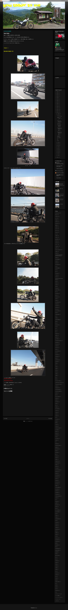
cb (55, 417)
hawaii (56, 457)
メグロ (56, 600)
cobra (56, 284)
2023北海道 (57, 259)
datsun (56, 431)
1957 (56, 298)
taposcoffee (57, 550)
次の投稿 (5, 418)
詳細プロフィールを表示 (59, 50)
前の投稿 (50, 418)
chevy (56, 276)
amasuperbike (57, 389)
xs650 (56, 251)
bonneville (57, 408)
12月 (58, 113)
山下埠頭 (61, 204)
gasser (56, 335)
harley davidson (58, 249)
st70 (56, 536)
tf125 (56, 553)
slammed (56, 296)
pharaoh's (57, 504)
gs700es (56, 452)
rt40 (56, 520)
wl (55, 583)
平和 (56, 363)
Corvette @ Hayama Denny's (59, 125)
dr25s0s (56, 434)
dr (55, 328)
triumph (56, 288)
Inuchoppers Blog (59, 170)
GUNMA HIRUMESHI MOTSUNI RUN (58, 255)
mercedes (57, 489)
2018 (57, 103)
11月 (58, 114)
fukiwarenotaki (57, 445)
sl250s (56, 532)
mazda (56, 345)
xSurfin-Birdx (58, 47)
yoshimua (57, 590)
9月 (58, 143)
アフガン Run (59, 116)
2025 (57, 93)
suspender (57, 541)
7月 (58, 146)
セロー (56, 244)
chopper (56, 246)
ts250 (56, 569)
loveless (56, 303)
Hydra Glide (57, 289)
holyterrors (57, 461)
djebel (56, 257)
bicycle (56, 232)
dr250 (56, 300)
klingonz (56, 473)
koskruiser (57, 476)
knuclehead (57, 475)
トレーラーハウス (58, 597)
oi (55, 499)
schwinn (56, 522)
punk (56, 513)
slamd (56, 534)
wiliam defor (57, 581)
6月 (58, 148)
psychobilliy (57, 511)
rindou (56, 515)
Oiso (58, 140)
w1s (56, 576)
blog (56, 214)
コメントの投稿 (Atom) (28, 421)
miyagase (57, 492)
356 (56, 321)
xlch (56, 588)
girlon (56, 450)
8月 (58, 145)
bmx (56, 405)
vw (55, 266)
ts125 (56, 564)
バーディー (57, 599)
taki (56, 546)
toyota (56, 562)
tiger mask (57, 555)
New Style (59, 137)
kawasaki (56, 342)
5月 (58, 149)
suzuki (56, 216)
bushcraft (56, 324)
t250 (56, 543)
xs (55, 316)
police (56, 349)
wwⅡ (56, 586)
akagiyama (57, 387)
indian (56, 464)
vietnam (56, 574)
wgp (56, 579)
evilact (56, 440)
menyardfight (57, 487)
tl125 (56, 312)
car (55, 218)
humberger (57, 462)
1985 (56, 375)
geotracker (57, 448)
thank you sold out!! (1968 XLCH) (62, 184)
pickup (56, 506)
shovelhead (57, 264)
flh (55, 331)
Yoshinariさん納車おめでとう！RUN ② (59, 129)
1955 (56, 317)
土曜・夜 (61, 188)
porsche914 (57, 351)
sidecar (56, 525)
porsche (56, 309)
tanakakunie (57, 548)
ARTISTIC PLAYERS (60, 172)
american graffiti (58, 391)
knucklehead (57, 302)
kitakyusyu (57, 471)
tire (55, 557)
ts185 (56, 567)
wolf (56, 585)
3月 (58, 152)
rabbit (56, 235)
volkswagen (57, 314)
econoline (57, 438)
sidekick (56, 527)
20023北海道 (57, 319)
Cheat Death (58, 177)
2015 (57, 107)
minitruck (56, 490)
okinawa (56, 501)
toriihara (56, 560)
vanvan (56, 242)
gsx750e (56, 338)
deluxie (56, 433)
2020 (57, 100)
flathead (56, 443)
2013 (57, 110)
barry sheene (57, 396)
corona (56, 426)
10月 (58, 142)
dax (56, 291)
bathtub (56, 398)
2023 (57, 96)
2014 (57, 109)
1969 (56, 368)
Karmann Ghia (57, 380)
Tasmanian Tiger (58, 384)
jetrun (56, 295)
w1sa (56, 578)
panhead (56, 307)
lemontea (56, 483)
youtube (56, 361)
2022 (57, 97)
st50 (56, 286)
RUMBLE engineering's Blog (59, 163)
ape (56, 394)
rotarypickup (57, 518)
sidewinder (57, 529)
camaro (56, 410)
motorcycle (8, 385)
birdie (56, 403)
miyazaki (56, 305)
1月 (58, 155)
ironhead (56, 273)
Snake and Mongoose (59, 121)
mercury (56, 347)
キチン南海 (57, 595)
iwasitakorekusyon (58, 340)
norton (56, 497)
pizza (56, 508)
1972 (56, 370)
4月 (58, 151)
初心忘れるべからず (61, 199)
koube (56, 478)
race (56, 352)
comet (56, 424)
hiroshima (57, 293)
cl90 (56, 422)
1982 (56, 373)
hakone (56, 455)
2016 (57, 106)
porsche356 (57, 310)
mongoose (57, 494)
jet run (56, 230)
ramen (56, 237)
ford (56, 269)
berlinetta (56, 401)
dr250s (56, 221)
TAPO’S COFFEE (59, 168)
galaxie (56, 447)
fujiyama (56, 333)
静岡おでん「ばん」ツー (59, 118)
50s (56, 323)
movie (56, 262)
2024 (57, 94)
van (56, 571)
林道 (56, 225)
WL (57, 139)
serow (56, 228)
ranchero (56, 354)
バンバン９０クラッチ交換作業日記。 (61, 195)
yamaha (56, 223)
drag (56, 436)
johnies (56, 466)
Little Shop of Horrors (59, 382)
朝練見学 (58, 136)
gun (56, 271)
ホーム (28, 418)
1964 (56, 366)
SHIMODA (59, 123)
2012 (57, 112)
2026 (57, 91)
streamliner (57, 539)
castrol (56, 415)
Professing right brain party (59, 166)
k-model (56, 468)
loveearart (57, 344)
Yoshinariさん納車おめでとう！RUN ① (59, 133)
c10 (56, 326)
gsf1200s (56, 239)
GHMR (56, 253)
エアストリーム (58, 593)
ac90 (56, 281)
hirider (56, 459)
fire (55, 330)
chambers (57, 419)
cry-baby (56, 429)
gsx (56, 454)
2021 (57, 99)
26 (55, 377)
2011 (57, 157)
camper (56, 412)
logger (56, 485)
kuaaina (56, 480)
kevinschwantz (57, 469)
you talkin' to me (21, 5)
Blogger (36, 607)
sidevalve (56, 356)
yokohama (57, 359)
